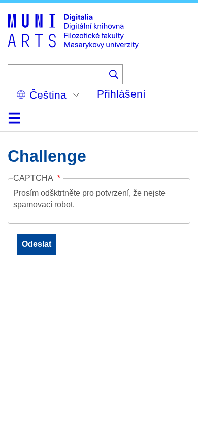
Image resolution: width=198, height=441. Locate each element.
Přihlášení (121, 94)
